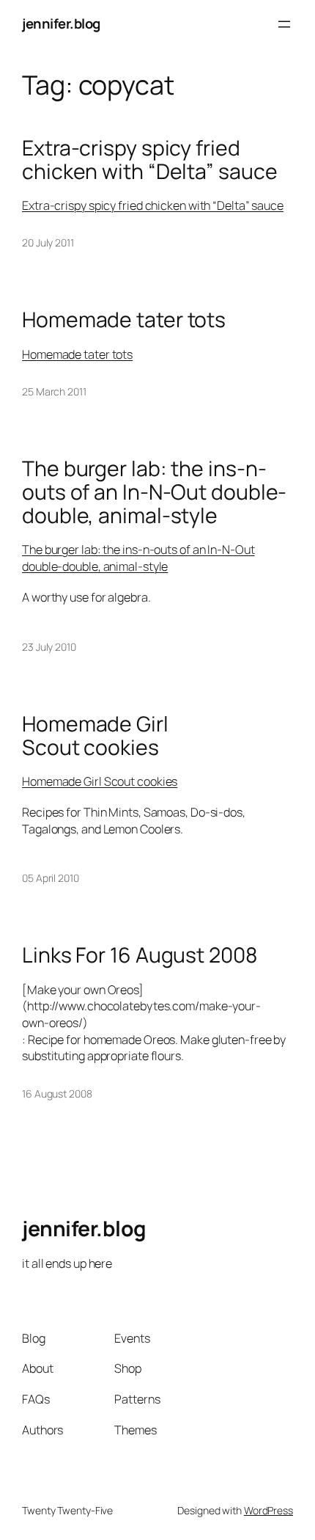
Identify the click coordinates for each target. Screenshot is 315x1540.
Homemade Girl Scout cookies (95, 735)
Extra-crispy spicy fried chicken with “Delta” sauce (149, 159)
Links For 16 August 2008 (140, 955)
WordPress (268, 1510)
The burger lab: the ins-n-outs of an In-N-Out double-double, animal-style (154, 492)
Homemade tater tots (124, 320)
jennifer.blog (61, 23)
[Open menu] (284, 24)
